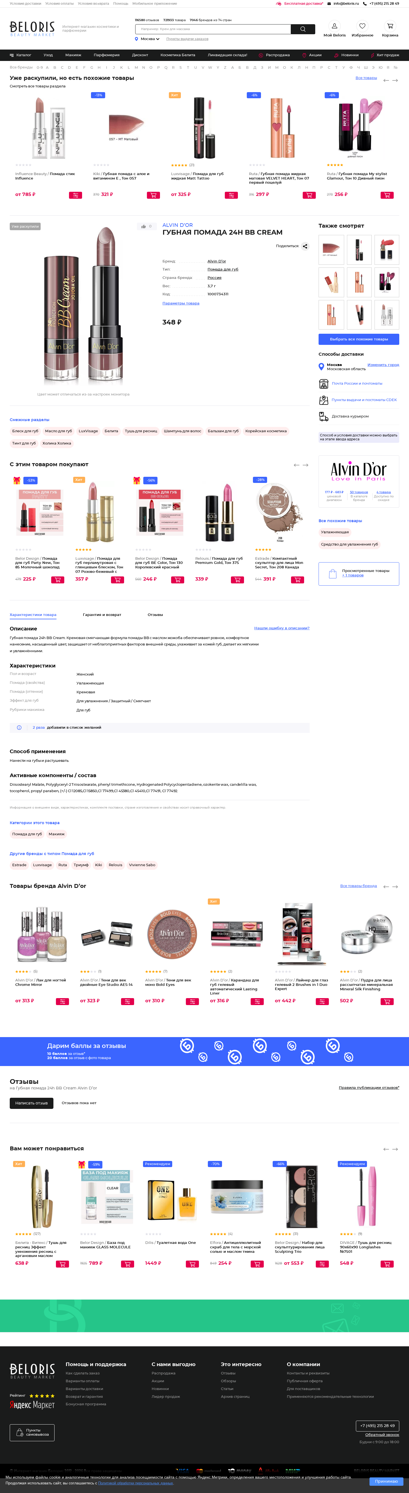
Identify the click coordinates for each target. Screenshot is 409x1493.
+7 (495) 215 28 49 (377, 1426)
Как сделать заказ (83, 1373)
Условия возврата (93, 3)
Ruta (62, 865)
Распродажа (278, 55)
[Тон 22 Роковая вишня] (386, 282)
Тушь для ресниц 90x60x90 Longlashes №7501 (365, 1247)
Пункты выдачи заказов (187, 39)
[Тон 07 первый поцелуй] (331, 315)
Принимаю (386, 1482)
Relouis (115, 865)
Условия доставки (25, 3)
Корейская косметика (266, 431)
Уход (48, 55)
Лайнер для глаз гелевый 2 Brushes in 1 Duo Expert (301, 985)
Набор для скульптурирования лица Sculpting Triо (300, 1247)
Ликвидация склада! (227, 55)
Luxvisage (42, 865)
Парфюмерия (107, 55)
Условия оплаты (59, 3)
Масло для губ (58, 431)
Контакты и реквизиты (308, 1373)
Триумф (81, 865)
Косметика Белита (178, 55)
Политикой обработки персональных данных (135, 1483)
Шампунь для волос (182, 431)
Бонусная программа (86, 1404)
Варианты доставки (84, 1389)
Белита (111, 431)
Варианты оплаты (82, 1381)
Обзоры (228, 1381)
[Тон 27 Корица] (386, 250)
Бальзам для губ (223, 431)
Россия (214, 278)
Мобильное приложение (154, 3)
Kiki (98, 865)
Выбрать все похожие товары (359, 339)
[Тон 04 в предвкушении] (359, 282)
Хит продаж (388, 55)
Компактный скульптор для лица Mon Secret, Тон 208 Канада (279, 563)
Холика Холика (57, 443)
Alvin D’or (217, 261)
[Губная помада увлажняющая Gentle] (331, 282)
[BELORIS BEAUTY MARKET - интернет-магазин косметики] (32, 29)
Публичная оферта (305, 1381)
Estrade (19, 865)
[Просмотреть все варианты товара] (75, 195)
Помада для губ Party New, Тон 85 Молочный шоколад (37, 563)
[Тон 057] (331, 250)
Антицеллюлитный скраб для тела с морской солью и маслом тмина (235, 1247)
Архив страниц (235, 1397)
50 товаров (359, 492)
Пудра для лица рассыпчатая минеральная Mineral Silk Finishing (366, 985)
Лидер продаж (166, 1397)
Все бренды (21, 67)
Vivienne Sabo (142, 865)
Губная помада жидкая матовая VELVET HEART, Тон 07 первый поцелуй (279, 178)
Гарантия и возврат (102, 615)
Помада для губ (223, 269)
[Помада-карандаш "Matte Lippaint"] (359, 315)
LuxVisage (88, 431)
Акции (315, 55)
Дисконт (140, 55)
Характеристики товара (33, 615)
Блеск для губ (25, 431)
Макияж (73, 55)
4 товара (383, 492)
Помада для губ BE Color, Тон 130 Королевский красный (159, 563)
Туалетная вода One (170, 1243)
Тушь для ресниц (141, 431)
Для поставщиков (303, 1389)
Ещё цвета (156, 132)
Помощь (120, 3)
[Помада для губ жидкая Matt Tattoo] (359, 250)
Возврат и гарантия (84, 1397)
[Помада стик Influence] (386, 315)
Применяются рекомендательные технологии (330, 1397)
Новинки (350, 55)
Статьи (227, 1389)
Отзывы (228, 1373)
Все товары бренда (358, 886)
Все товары (366, 78)
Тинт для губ (24, 443)
